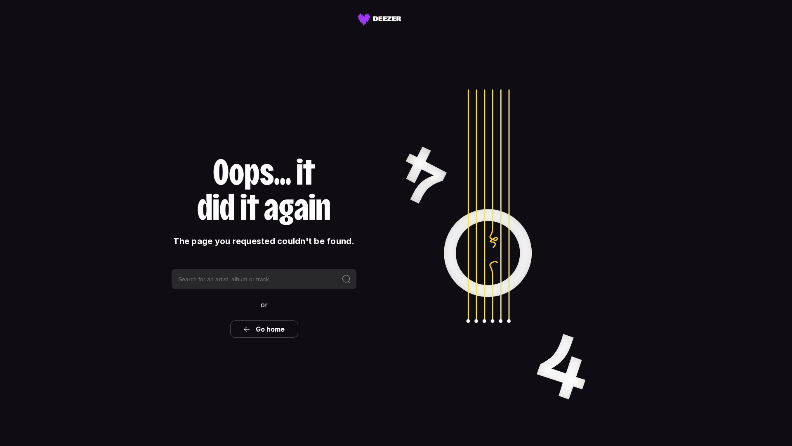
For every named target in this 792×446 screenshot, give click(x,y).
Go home (270, 329)
